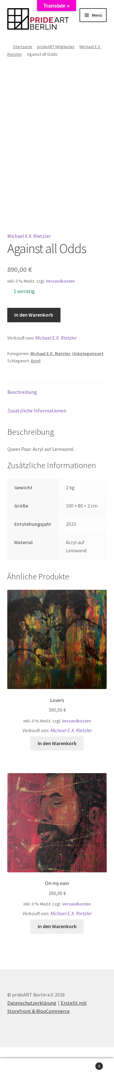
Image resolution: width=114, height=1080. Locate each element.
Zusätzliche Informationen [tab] (36, 410)
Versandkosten (60, 281)
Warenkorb (88, 1063)
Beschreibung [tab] (22, 392)
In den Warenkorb (33, 315)
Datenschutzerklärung (31, 1003)
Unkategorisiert (88, 353)
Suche (57, 1069)
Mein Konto (19, 1069)
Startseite (22, 46)
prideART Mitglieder (56, 46)
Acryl (36, 361)
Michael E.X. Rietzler (29, 236)
